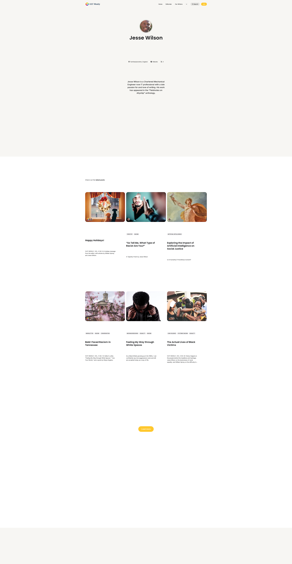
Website (155, 62)
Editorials (169, 4)
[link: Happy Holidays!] (105, 221)
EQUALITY (142, 333)
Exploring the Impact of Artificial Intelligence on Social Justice (180, 245)
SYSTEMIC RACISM (183, 333)
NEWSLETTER (89, 333)
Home (160, 4)
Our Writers (179, 4)
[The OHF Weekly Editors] (88, 219)
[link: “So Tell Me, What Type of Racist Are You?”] (146, 221)
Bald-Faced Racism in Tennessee (98, 343)
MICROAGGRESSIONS (132, 333)
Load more (146, 429)
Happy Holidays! (94, 240)
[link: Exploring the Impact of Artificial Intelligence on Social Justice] (187, 221)
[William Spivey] (89, 219)
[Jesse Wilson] (91, 219)
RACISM (136, 234)
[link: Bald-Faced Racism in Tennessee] (105, 320)
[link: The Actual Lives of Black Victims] (187, 320)
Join (204, 4)
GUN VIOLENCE (172, 333)
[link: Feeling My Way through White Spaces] (146, 320)
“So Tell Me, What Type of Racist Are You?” (140, 244)
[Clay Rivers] (89, 318)
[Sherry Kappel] (169, 318)
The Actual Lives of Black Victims (181, 343)
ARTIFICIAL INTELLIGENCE (175, 234)
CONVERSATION (105, 333)
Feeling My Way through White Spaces (140, 343)
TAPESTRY (129, 234)
